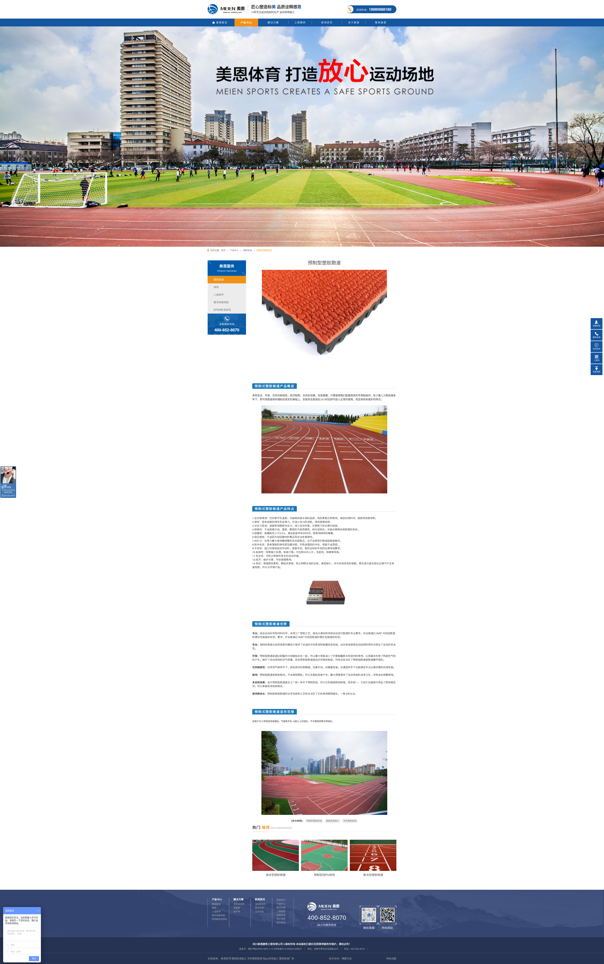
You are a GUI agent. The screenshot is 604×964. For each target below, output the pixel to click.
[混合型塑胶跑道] (275, 855)
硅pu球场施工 (270, 958)
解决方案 (281, 907)
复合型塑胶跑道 (373, 874)
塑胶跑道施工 (332, 821)
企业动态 (259, 912)
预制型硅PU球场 (324, 874)
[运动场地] (302, 27)
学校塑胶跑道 (349, 821)
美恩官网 (226, 958)
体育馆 (236, 908)
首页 (223, 250)
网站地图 (391, 958)
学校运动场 (238, 904)
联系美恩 (281, 923)
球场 (214, 908)
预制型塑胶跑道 (314, 821)
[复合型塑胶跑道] (373, 855)
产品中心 (234, 250)
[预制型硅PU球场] (324, 855)
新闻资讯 (281, 915)
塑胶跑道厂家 (286, 958)
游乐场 (236, 912)
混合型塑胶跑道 (275, 874)
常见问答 (259, 908)
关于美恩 (281, 919)
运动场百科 (260, 904)
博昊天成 (346, 958)
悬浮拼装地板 (218, 915)
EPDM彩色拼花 (219, 919)
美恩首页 (281, 900)
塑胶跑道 (247, 250)
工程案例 (281, 911)
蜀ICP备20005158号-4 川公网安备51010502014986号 (275, 949)
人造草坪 (216, 912)
